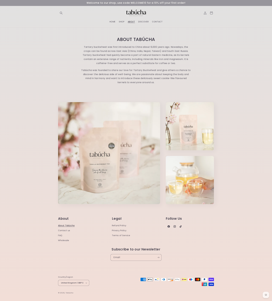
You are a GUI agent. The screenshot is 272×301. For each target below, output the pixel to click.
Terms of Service (121, 235)
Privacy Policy (119, 230)
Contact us (64, 230)
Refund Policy (119, 225)
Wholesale (63, 240)
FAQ (60, 235)
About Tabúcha (66, 225)
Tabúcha (69, 293)
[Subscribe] (158, 257)
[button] (61, 13)
